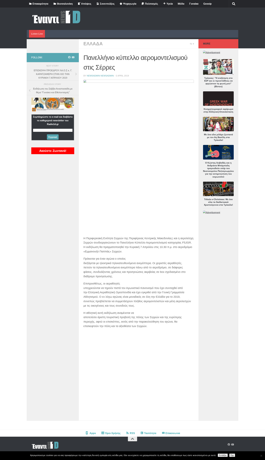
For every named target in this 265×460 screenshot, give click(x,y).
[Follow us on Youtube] (73, 57)
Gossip (207, 3)
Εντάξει (223, 455)
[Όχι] (261, 455)
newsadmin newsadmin (100, 75)
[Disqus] (138, 378)
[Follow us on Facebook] (69, 57)
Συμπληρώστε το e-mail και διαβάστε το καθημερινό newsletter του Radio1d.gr (53, 120)
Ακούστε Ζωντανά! (52, 150)
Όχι (232, 455)
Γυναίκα (193, 3)
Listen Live (37, 33)
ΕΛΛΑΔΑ (93, 43)
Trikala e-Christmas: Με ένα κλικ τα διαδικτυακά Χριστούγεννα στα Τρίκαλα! (218, 202)
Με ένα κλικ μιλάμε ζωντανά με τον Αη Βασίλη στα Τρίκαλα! (218, 137)
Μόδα (181, 3)
